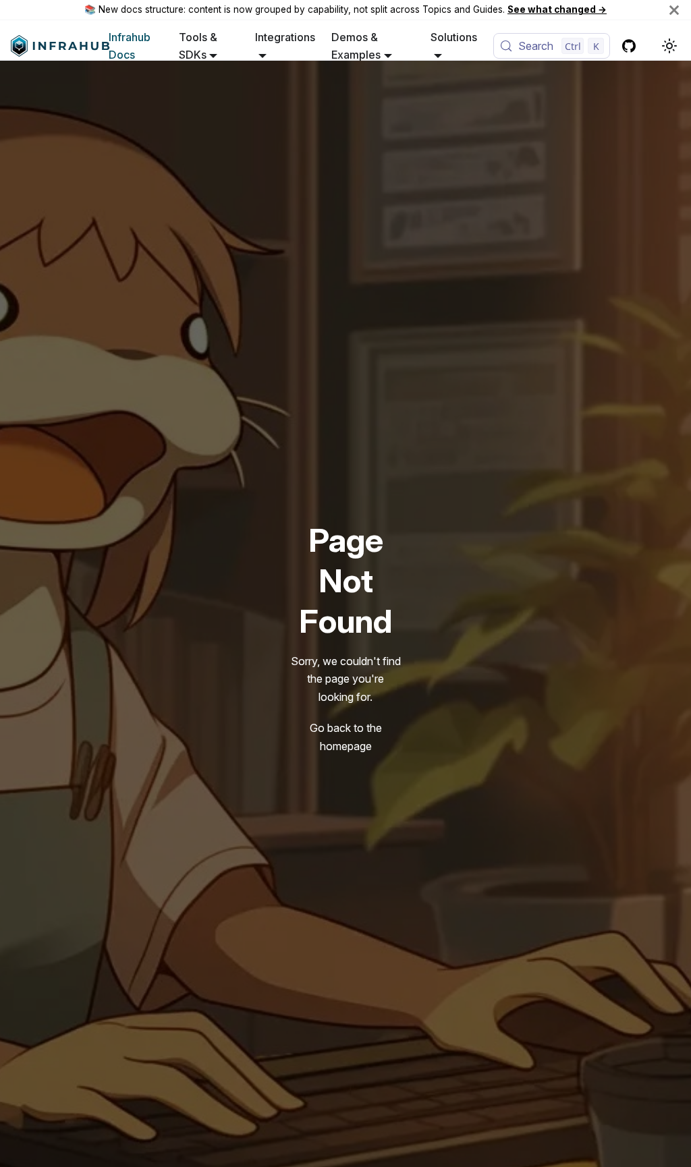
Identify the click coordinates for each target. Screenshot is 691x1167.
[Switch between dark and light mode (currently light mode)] (669, 46)
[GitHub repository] (629, 46)
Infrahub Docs (129, 45)
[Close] (674, 10)
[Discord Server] (650, 46)
